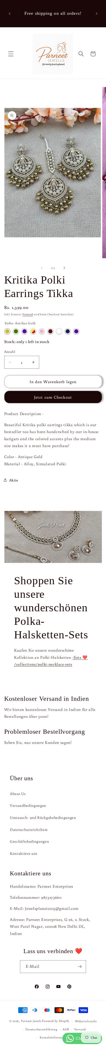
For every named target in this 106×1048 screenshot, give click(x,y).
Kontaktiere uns (23, 853)
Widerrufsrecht (86, 1021)
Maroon (50, 331)
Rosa (42, 331)
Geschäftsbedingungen (29, 841)
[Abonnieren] (80, 966)
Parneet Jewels (31, 1021)
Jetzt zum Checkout (53, 397)
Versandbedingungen (28, 805)
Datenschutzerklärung (41, 1029)
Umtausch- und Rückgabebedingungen (43, 817)
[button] (11, 54)
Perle (59, 331)
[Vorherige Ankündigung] (9, 13)
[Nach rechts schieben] (64, 267)
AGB (66, 1029)
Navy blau (68, 331)
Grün (16, 331)
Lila (24, 331)
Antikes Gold (7, 331)
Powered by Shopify (56, 1021)
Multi (33, 331)
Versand (27, 314)
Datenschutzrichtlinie (29, 829)
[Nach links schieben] (41, 267)
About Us (18, 793)
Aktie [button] (13, 480)
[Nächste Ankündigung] (96, 13)
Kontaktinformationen (55, 1037)
